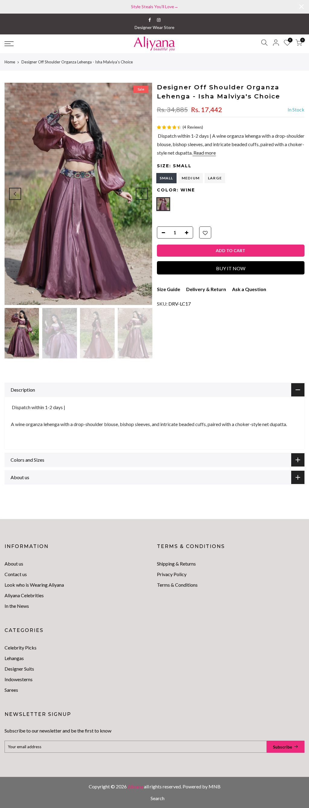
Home (10, 61)
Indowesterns (19, 679)
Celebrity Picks (21, 647)
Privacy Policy (171, 574)
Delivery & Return (206, 289)
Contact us (16, 574)
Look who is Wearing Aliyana (34, 585)
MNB (215, 786)
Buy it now (230, 268)
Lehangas (14, 658)
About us (14, 563)
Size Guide (168, 289)
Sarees (11, 690)
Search (157, 798)
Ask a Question (249, 289)
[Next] (142, 194)
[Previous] (15, 194)
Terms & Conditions (177, 585)
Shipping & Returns (176, 563)
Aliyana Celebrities (24, 595)
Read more (204, 153)
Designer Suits (19, 669)
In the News (17, 606)
